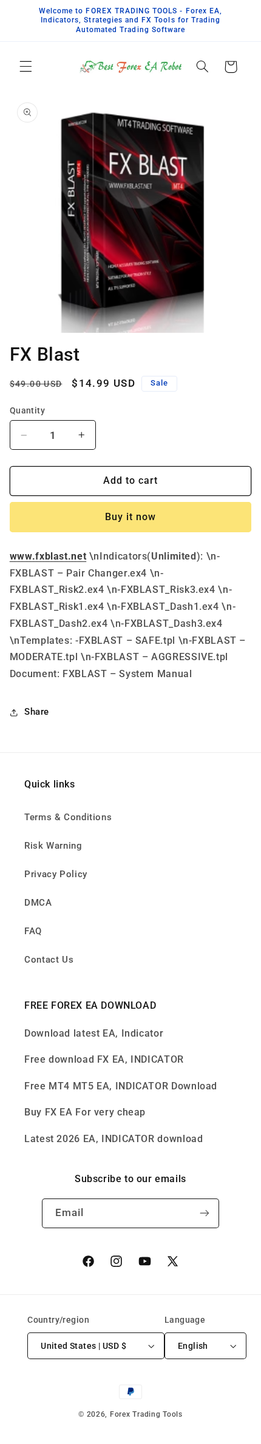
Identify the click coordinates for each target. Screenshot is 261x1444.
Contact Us (48, 959)
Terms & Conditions (68, 817)
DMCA (38, 902)
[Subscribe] (205, 1213)
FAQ (33, 931)
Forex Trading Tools (146, 1414)
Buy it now (131, 517)
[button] (25, 67)
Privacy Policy (55, 874)
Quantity (27, 410)
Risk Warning (53, 845)
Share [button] (36, 711)
